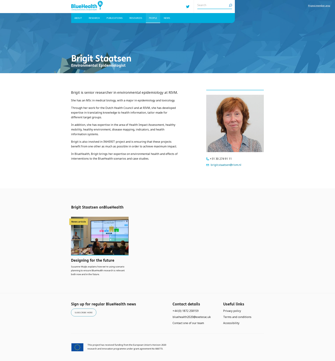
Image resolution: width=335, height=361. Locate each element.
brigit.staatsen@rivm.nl (226, 165)
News (167, 18)
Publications (115, 18)
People (153, 18)
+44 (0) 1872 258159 (186, 311)
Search (230, 6)
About (78, 18)
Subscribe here (84, 312)
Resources (135, 18)
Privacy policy (232, 311)
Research (94, 18)
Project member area (319, 5)
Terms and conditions (237, 317)
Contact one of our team (188, 323)
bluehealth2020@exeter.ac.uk (192, 317)
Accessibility (231, 323)
